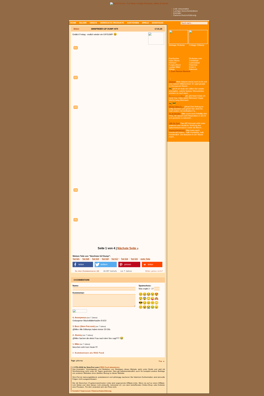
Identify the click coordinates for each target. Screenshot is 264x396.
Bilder (83, 23)
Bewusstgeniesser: (177, 130)
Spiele (145, 23)
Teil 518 (105, 259)
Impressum (86, 391)
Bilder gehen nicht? (154, 271)
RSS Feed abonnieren (109, 367)
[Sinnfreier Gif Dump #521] (198, 37)
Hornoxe (172, 63)
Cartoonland (194, 63)
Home (73, 23)
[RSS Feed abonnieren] (170, 23)
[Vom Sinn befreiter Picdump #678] (178, 37)
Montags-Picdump (177, 45)
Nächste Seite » (127, 248)
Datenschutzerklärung (184, 15)
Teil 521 (76, 259)
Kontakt (177, 13)
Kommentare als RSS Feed (89, 353)
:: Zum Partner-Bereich (179, 71)
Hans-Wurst (174, 60)
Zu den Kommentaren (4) (87, 271)
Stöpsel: (172, 82)
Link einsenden (181, 9)
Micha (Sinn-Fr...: (176, 107)
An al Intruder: (175, 114)
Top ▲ (162, 361)
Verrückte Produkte (112, 23)
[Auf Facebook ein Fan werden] (174, 23)
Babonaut (193, 69)
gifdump (79, 361)
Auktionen (133, 23)
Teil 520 (85, 259)
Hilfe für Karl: (174, 123)
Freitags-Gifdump (196, 45)
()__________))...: (177, 96)
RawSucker (174, 58)
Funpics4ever (175, 65)
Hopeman (193, 65)
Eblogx (172, 69)
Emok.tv (192, 67)
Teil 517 (114, 259)
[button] (83, 264)
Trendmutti (193, 60)
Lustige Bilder (174, 67)
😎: (170, 89)
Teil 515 (134, 259)
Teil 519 (95, 259)
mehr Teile (145, 259)
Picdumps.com (195, 58)
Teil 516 (124, 259)
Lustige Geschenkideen (185, 11)
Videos (93, 23)
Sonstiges (157, 23)
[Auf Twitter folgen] (178, 23)
